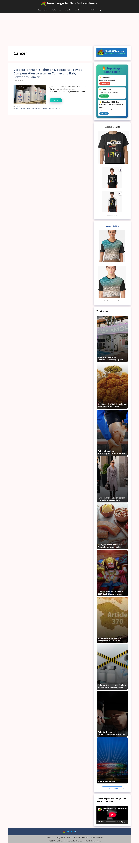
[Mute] (122, 822)
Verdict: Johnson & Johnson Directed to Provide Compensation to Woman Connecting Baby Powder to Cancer (48, 73)
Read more (56, 100)
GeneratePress (96, 841)
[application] (112, 815)
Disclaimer (76, 837)
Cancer (28, 109)
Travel (77, 10)
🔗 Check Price (105, 83)
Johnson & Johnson (48, 109)
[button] (100, 10)
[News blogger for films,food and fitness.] (43, 3)
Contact (85, 837)
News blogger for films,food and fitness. (72, 3)
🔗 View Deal (104, 96)
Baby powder (20, 109)
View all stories (112, 788)
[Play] (99, 822)
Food (84, 10)
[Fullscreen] (125, 822)
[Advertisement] (69, 28)
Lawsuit (57, 109)
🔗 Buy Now (104, 113)
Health (92, 10)
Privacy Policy (60, 837)
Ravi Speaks (42, 10)
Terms (69, 837)
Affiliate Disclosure (96, 837)
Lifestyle (68, 10)
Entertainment (56, 10)
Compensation (36, 109)
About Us (49, 837)
